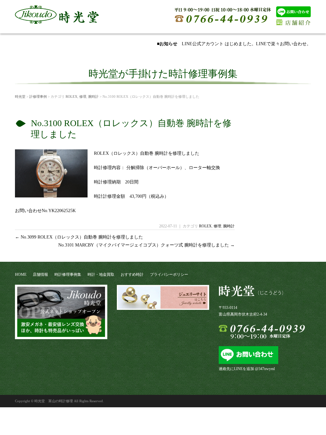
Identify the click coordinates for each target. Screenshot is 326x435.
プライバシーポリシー (169, 274)
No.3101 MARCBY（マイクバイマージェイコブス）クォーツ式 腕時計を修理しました (146, 245)
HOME (20, 274)
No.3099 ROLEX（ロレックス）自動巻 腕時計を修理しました (79, 237)
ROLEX (71, 96)
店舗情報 (40, 274)
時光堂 (20, 96)
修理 (82, 96)
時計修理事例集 (67, 274)
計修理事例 (38, 96)
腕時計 (93, 96)
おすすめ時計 (132, 274)
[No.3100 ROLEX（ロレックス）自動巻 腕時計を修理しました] (51, 195)
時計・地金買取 (101, 274)
